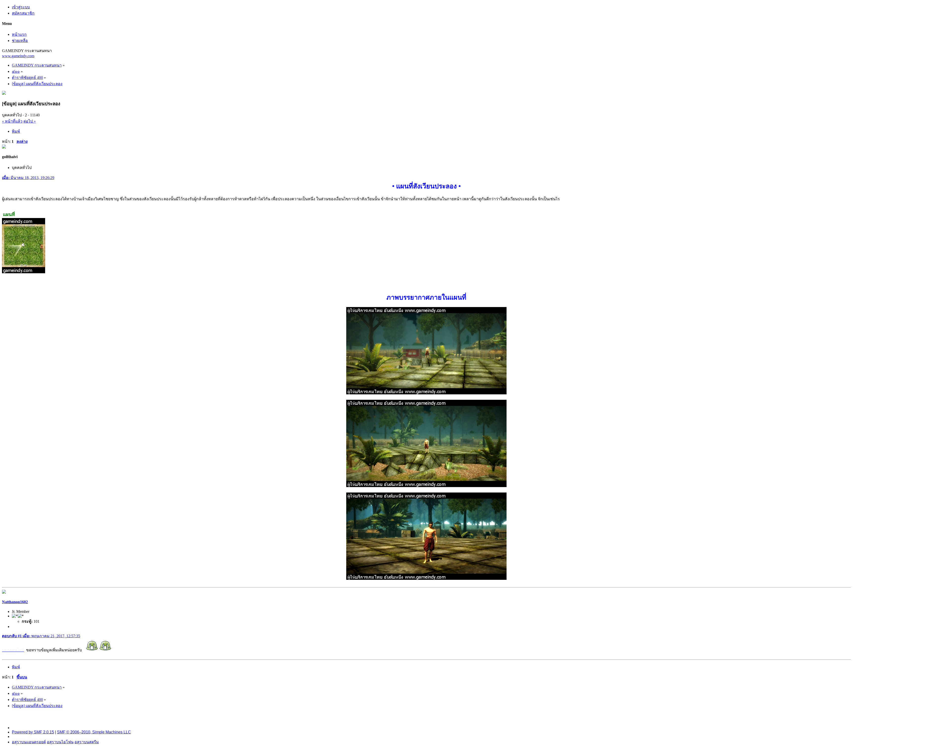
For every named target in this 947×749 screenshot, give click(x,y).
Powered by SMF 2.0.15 (33, 732)
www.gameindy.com (18, 56)
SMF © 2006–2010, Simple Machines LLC (94, 732)
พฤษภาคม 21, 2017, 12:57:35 (41, 636)
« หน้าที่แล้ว (12, 121)
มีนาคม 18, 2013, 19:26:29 (28, 178)
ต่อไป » (29, 121)
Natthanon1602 (15, 602)
